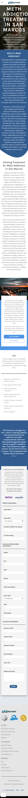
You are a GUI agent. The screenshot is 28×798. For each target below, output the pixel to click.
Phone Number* (7, 613)
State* (5, 569)
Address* (6, 552)
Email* (5, 604)
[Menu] (2, 2)
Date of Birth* (7, 595)
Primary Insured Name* (9, 587)
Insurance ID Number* (9, 645)
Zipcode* (6, 578)
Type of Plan (7, 662)
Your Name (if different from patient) (13, 527)
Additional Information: (9, 671)
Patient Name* (7, 509)
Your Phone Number (9, 535)
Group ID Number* (8, 654)
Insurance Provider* (8, 628)
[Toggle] (2, 379)
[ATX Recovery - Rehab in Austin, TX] (14, 2)
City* (5, 561)
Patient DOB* (7, 518)
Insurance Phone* (8, 636)
